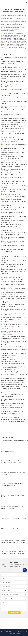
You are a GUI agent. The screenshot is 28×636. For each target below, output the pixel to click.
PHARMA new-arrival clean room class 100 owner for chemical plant (14, 354)
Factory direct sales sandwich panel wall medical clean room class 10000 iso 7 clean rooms (13, 71)
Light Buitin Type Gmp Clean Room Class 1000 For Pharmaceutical (13, 190)
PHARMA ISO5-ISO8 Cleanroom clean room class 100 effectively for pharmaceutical (12, 371)
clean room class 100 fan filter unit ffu (12, 133)
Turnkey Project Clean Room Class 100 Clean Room (13, 272)
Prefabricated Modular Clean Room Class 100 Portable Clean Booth (13, 209)
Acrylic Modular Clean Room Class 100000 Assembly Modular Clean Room (14, 165)
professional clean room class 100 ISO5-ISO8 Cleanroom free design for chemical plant (13, 119)
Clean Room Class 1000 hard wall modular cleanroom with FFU (14, 217)
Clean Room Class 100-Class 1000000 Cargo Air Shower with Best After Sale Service (12, 127)
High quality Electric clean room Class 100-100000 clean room (12, 305)
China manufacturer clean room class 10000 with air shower (12, 149)
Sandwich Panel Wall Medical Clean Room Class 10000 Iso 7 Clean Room (13, 174)
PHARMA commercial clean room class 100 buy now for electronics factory (12, 346)
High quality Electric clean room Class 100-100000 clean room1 (12, 314)
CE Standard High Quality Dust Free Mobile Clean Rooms (12, 395)
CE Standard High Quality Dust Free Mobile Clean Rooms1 (12, 404)
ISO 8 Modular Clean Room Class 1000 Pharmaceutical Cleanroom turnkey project (12, 281)
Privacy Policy (12, 633)
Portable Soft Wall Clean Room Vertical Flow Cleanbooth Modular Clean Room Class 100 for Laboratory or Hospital (13, 338)
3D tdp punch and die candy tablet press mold (13, 530)
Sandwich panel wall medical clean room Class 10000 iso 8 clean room (13, 86)
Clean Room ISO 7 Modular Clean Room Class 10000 (13, 321)
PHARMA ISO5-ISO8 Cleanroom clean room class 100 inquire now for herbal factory (12, 362)
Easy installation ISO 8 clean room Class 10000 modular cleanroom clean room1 (13, 297)
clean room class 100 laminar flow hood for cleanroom (13, 94)
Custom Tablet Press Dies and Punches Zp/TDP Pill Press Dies (13, 507)
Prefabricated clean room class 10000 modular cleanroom (12, 250)
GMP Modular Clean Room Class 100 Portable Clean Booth (12, 62)
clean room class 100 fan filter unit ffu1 (13, 196)
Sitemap (18, 633)
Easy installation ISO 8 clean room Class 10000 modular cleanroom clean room (13, 289)
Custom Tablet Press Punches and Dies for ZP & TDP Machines (13, 484)
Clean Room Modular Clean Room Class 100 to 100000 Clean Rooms (13, 242)
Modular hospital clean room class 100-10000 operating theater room (13, 157)
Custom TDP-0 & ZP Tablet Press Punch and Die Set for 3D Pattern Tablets (13, 462)
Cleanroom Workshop (19, 440)
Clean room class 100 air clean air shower (13, 201)
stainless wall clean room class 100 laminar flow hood (14, 102)
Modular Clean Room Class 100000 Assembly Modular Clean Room (11, 225)
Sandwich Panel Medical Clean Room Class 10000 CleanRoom (12, 265)
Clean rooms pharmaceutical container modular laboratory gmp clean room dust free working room (13, 552)
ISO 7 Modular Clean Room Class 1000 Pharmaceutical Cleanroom (12, 140)
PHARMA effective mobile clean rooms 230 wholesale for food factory (12, 412)
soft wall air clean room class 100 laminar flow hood (13, 77)
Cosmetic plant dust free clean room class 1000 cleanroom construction (14, 233)
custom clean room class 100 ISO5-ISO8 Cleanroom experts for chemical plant (13, 379)
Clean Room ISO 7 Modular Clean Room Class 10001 (13, 328)
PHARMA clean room (6, 33)
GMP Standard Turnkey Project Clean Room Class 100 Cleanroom (12, 182)
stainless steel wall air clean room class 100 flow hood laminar (13, 111)
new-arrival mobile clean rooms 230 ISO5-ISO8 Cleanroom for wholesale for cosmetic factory (14, 387)
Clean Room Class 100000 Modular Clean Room (13, 257)
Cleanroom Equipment (7, 440)
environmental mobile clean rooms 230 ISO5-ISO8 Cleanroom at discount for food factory (13, 421)
